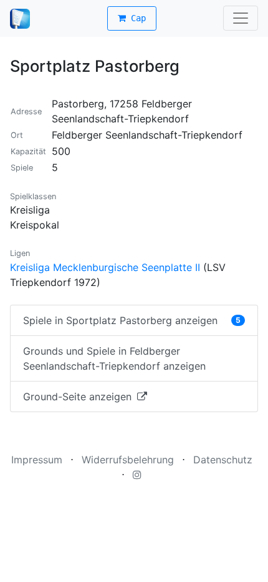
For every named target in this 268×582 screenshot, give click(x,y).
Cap (136, 18)
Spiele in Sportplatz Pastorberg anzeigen (132, 320)
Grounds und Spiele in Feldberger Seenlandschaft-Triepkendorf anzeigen (114, 358)
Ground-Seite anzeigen (79, 396)
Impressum (36, 459)
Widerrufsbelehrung (128, 459)
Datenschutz (222, 459)
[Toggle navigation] (240, 18)
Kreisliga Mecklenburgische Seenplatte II (105, 267)
